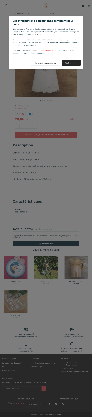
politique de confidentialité (45, 51)
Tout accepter (71, 63)
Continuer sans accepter (45, 63)
